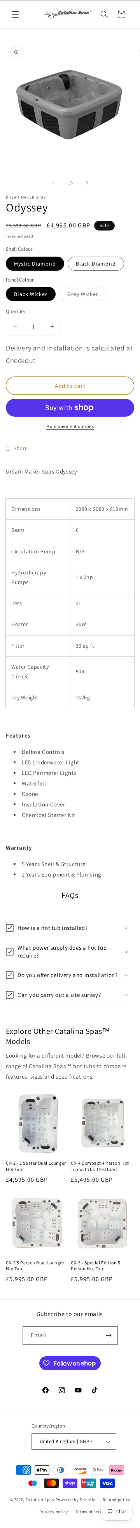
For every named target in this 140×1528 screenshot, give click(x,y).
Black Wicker (30, 294)
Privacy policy (53, 1511)
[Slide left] (52, 182)
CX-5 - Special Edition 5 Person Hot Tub (95, 1266)
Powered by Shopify (76, 1499)
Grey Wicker (87, 295)
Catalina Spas (40, 1499)
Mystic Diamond (35, 263)
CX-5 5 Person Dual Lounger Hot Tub (35, 1266)
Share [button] (21, 448)
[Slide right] (87, 182)
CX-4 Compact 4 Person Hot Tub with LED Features (100, 1166)
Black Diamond (96, 263)
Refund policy (116, 1499)
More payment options (70, 426)
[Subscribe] (108, 1335)
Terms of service (91, 1511)
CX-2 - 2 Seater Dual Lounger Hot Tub (36, 1166)
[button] (15, 14)
